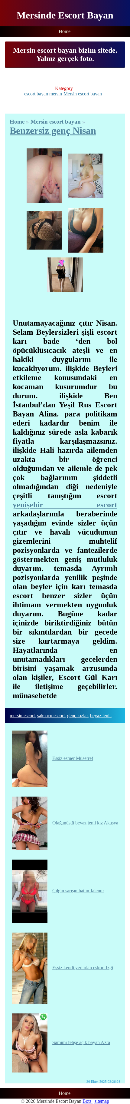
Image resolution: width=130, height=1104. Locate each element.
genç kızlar (77, 715)
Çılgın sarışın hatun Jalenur (78, 890)
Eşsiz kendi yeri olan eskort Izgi (82, 967)
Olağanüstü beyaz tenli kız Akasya (85, 822)
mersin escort (22, 715)
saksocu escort (51, 715)
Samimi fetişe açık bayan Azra (81, 1042)
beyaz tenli (100, 715)
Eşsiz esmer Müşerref (72, 758)
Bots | (89, 1101)
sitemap (102, 1101)
